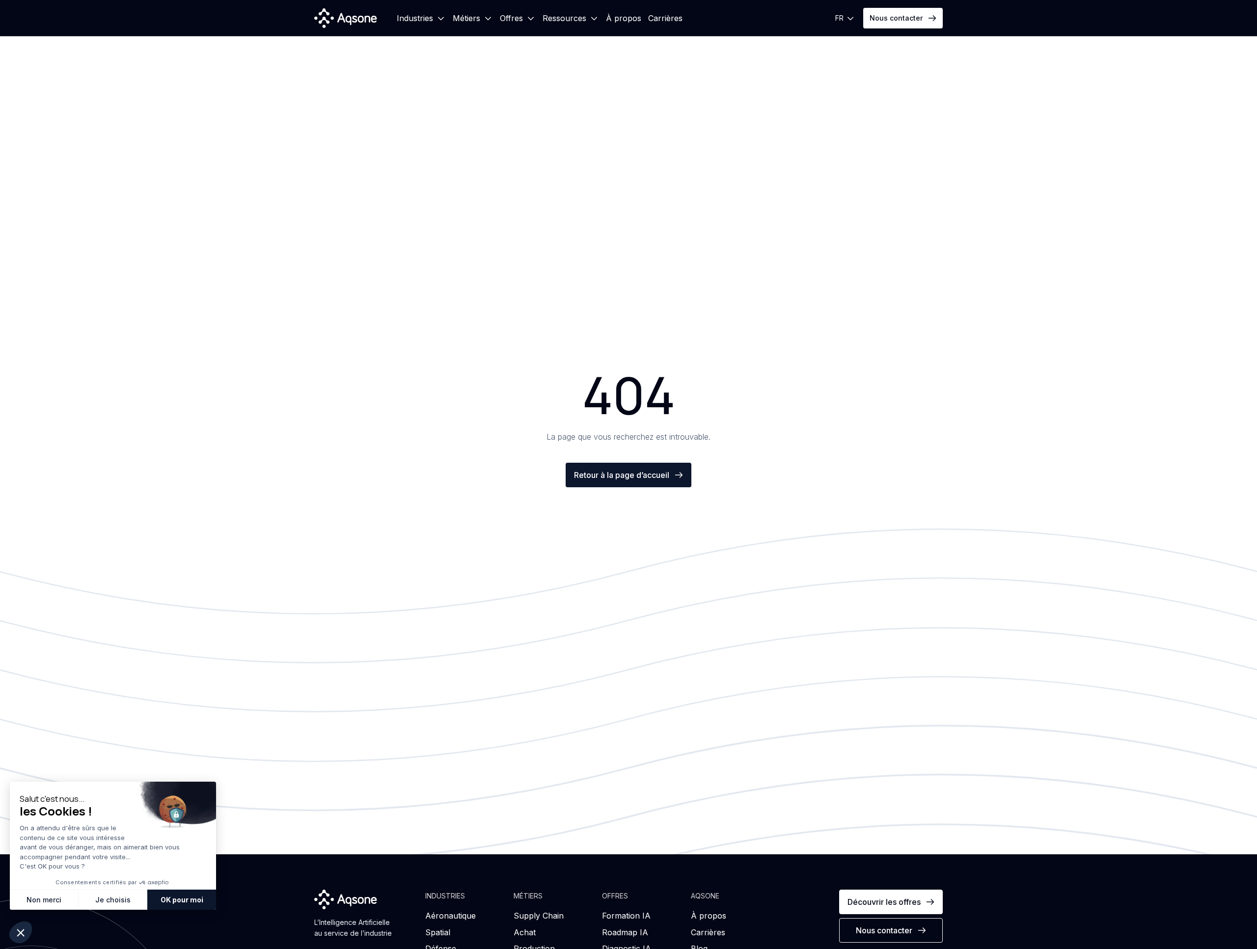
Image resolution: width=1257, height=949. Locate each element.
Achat (525, 932)
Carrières (665, 18)
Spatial (437, 932)
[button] (421, 18)
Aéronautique (450, 916)
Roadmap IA (625, 932)
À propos (623, 18)
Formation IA (626, 916)
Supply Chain (539, 916)
